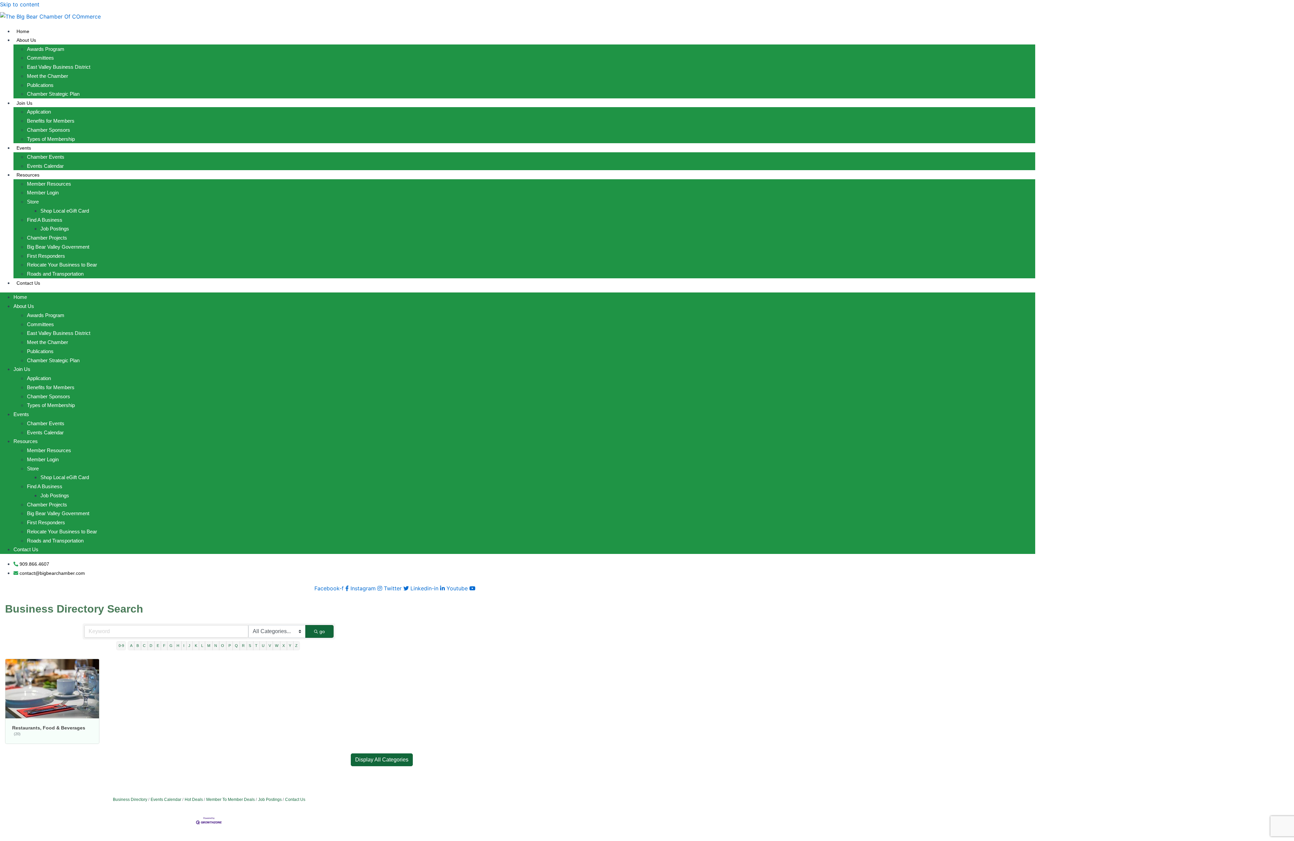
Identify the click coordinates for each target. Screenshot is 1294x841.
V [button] (270, 646)
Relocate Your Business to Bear (62, 265)
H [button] (178, 646)
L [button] (202, 646)
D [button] (151, 646)
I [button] (183, 646)
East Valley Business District (58, 67)
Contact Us (28, 283)
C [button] (144, 646)
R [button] (243, 646)
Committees (40, 58)
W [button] (276, 646)
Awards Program (45, 49)
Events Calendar (45, 166)
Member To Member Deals (230, 799)
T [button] (256, 646)
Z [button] (296, 646)
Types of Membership (51, 139)
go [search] (322, 631)
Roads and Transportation (55, 274)
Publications (40, 85)
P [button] (229, 646)
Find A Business (44, 220)
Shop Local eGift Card (64, 211)
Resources (28, 175)
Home (23, 31)
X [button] (283, 646)
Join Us (24, 103)
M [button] (208, 646)
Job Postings (54, 228)
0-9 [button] (121, 646)
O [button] (222, 646)
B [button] (137, 646)
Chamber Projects (47, 238)
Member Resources (49, 184)
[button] (382, 759)
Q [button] (236, 646)
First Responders (46, 256)
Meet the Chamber (47, 76)
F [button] (164, 646)
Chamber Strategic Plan (53, 94)
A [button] (131, 646)
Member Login (43, 192)
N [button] (215, 646)
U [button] (263, 646)
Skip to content (19, 4)
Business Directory (130, 799)
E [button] (158, 646)
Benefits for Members (50, 121)
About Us (26, 40)
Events (24, 148)
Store (33, 202)
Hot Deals (194, 799)
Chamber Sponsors (48, 130)
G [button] (171, 646)
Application (39, 112)
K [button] (196, 646)
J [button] (189, 646)
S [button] (250, 646)
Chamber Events (45, 157)
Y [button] (290, 646)
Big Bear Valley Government (58, 247)
